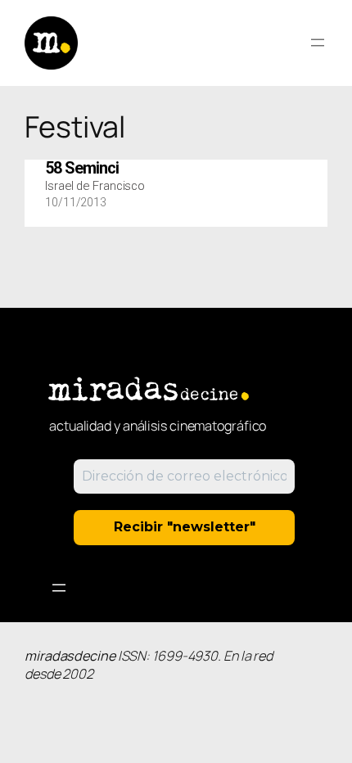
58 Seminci (82, 169)
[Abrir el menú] (317, 42)
